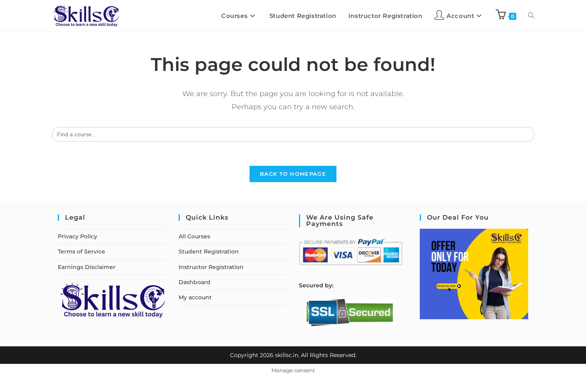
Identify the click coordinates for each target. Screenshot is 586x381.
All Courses (194, 236)
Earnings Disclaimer (87, 267)
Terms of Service (81, 251)
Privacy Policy (77, 236)
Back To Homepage (293, 174)
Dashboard (194, 282)
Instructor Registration (211, 267)
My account (195, 297)
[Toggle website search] (531, 16)
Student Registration (209, 251)
